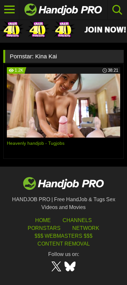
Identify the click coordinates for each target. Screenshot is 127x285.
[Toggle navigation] (9, 10)
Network (85, 228)
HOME (43, 220)
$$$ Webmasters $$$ (63, 236)
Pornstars (44, 228)
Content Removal (63, 244)
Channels (77, 220)
